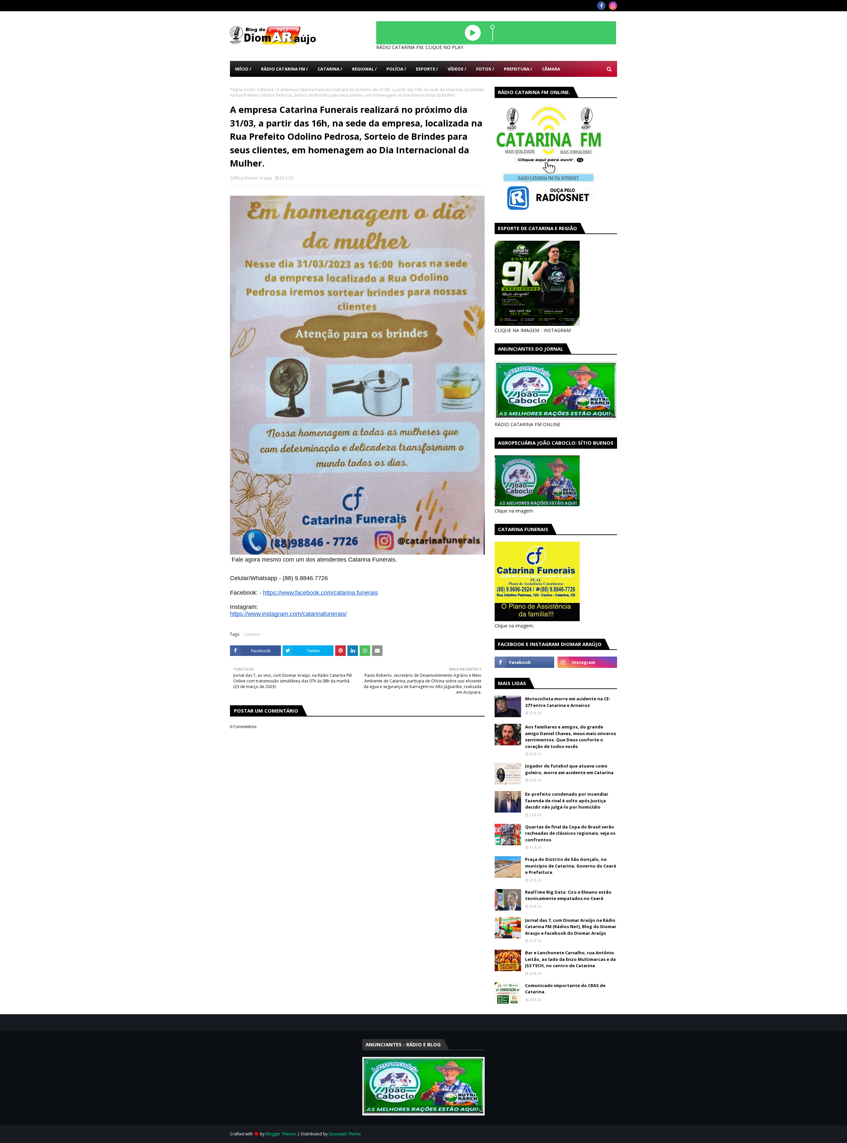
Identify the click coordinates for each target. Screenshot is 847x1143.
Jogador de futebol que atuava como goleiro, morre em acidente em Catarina (569, 769)
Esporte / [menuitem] (427, 69)
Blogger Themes (281, 1134)
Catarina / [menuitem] (330, 69)
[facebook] (601, 5)
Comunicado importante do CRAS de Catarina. (565, 988)
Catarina (265, 89)
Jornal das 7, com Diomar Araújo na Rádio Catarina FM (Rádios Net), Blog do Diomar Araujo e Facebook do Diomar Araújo (570, 926)
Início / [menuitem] (243, 69)
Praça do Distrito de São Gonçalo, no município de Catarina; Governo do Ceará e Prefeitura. (570, 865)
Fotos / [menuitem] (485, 69)
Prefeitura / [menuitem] (518, 69)
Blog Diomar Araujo (253, 178)
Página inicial (242, 89)
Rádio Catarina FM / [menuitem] (284, 69)
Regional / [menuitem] (364, 69)
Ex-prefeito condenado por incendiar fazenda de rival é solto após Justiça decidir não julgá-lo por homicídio (566, 800)
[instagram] (613, 5)
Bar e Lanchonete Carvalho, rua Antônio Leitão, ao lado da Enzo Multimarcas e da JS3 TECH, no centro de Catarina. (570, 959)
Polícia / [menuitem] (396, 69)
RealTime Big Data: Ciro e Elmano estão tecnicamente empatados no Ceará (568, 895)
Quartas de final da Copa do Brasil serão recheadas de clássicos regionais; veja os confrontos (570, 833)
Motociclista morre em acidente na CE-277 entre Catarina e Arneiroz (567, 702)
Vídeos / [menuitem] (457, 69)
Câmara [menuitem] (551, 69)
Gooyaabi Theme (345, 1134)
